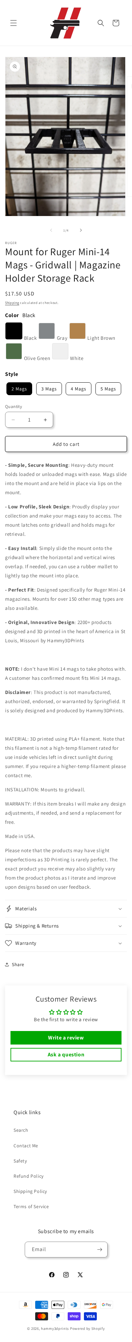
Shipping (12, 303)
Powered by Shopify (87, 1328)
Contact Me (26, 1146)
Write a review (66, 1037)
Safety (20, 1161)
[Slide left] (51, 230)
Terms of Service (31, 1206)
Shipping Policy (30, 1191)
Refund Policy (29, 1176)
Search (21, 1130)
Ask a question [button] (66, 1054)
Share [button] (18, 964)
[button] (13, 23)
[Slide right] (80, 230)
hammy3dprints (55, 1328)
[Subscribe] (99, 1249)
